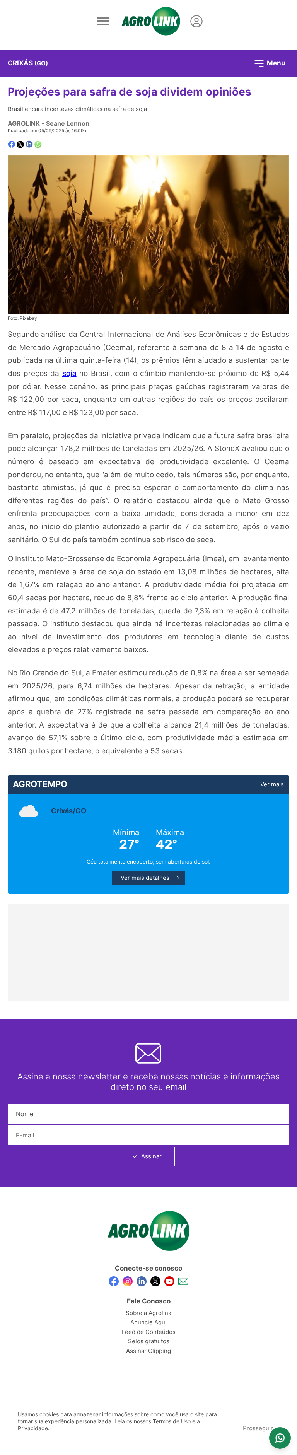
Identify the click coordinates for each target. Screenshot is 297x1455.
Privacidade (33, 1428)
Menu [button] (275, 63)
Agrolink (24, 123)
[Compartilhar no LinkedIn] (29, 144)
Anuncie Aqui (148, 1322)
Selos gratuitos (148, 1341)
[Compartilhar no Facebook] (11, 144)
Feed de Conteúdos (149, 1331)
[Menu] (103, 21)
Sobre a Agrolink (148, 1313)
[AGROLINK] (151, 21)
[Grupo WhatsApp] (280, 1438)
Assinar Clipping (148, 1350)
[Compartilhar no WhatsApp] (38, 144)
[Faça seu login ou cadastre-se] (196, 21)
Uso (186, 1421)
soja (69, 373)
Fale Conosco (149, 1301)
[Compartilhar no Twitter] (20, 144)
